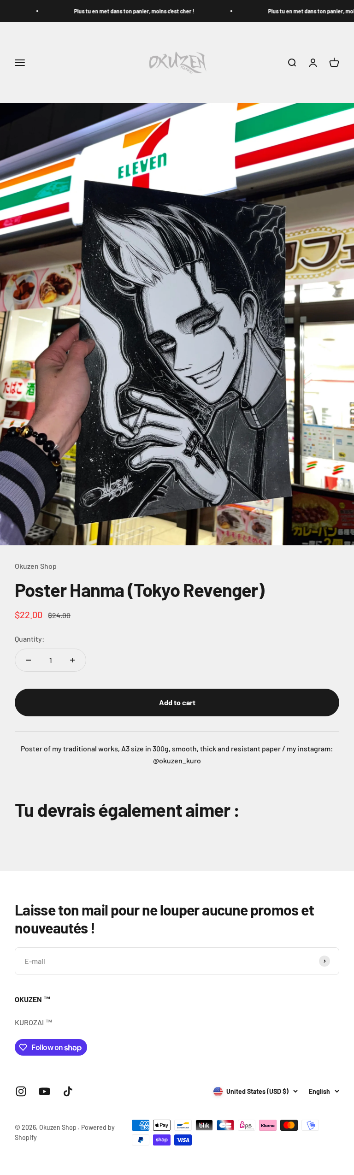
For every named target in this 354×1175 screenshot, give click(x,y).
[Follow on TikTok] (68, 1091)
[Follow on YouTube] (44, 1091)
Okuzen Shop (36, 565)
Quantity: (30, 638)
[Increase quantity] (72, 660)
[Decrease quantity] (28, 660)
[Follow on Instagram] (21, 1091)
